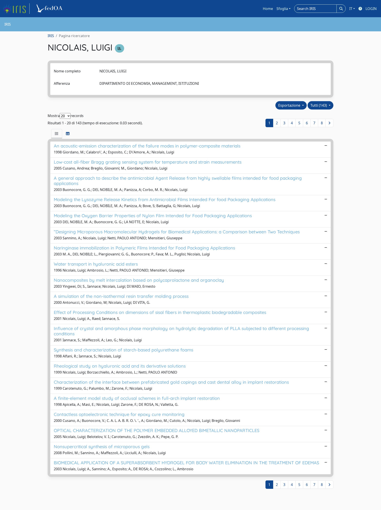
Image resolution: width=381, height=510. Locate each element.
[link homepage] (16, 8)
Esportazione (289, 105)
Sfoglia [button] (282, 8)
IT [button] (350, 8)
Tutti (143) (319, 105)
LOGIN (371, 8)
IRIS (51, 35)
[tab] (56, 133)
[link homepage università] (50, 8)
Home (268, 8)
